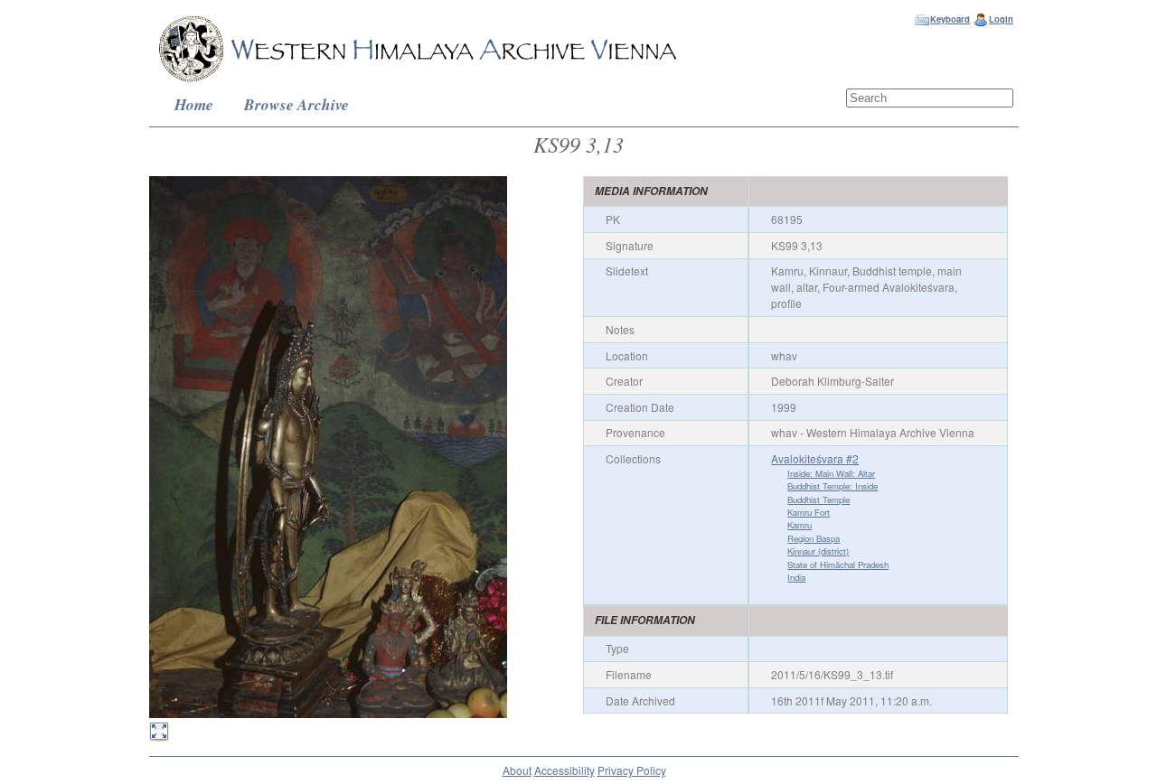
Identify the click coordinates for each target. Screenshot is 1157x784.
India (796, 577)
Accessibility (564, 770)
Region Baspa (813, 538)
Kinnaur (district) (818, 551)
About (517, 770)
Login (1001, 19)
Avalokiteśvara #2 (815, 458)
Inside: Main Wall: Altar (831, 473)
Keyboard (950, 19)
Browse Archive (296, 104)
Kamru (799, 524)
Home (193, 104)
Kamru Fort (808, 512)
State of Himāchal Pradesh (838, 564)
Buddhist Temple (818, 499)
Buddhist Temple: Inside (832, 486)
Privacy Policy (631, 770)
